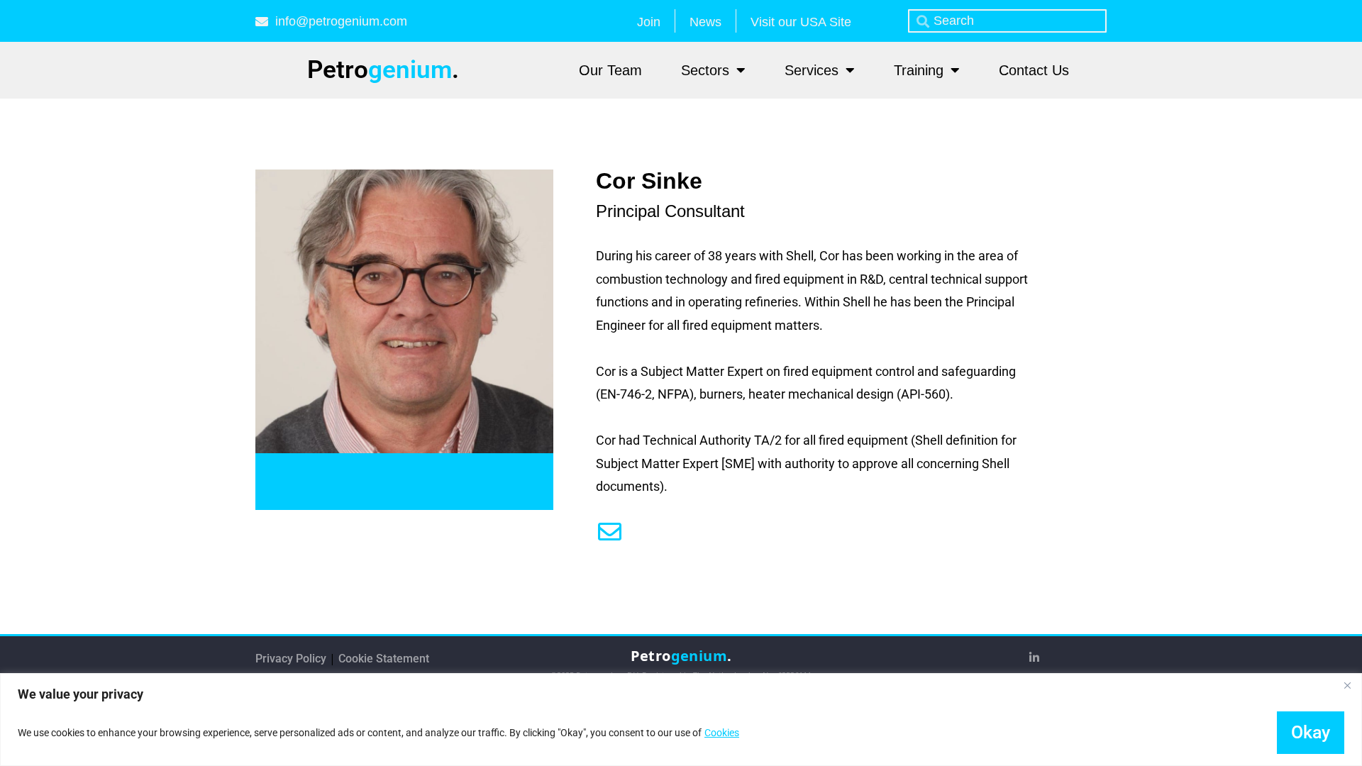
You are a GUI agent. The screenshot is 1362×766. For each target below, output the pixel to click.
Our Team (610, 70)
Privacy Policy (292, 658)
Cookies (721, 732)
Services (811, 70)
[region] (681, 719)
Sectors (705, 70)
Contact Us (1034, 70)
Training (918, 70)
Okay (1310, 732)
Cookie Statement (383, 658)
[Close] (1347, 685)
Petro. (383, 69)
